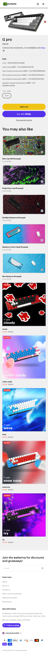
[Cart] (37, 4)
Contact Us (6, 590)
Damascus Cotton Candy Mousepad (15, 247)
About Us (5, 586)
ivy (3, 540)
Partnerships (7, 602)
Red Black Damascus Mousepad (13, 218)
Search (4, 582)
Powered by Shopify (21, 650)
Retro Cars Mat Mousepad (11, 159)
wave (4, 434)
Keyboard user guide (9, 598)
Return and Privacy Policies (12, 594)
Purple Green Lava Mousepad (12, 188)
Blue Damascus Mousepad (11, 276)
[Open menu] (43, 4)
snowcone (6, 487)
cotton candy (7, 382)
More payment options (24, 120)
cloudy (4, 329)
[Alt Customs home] (9, 4)
